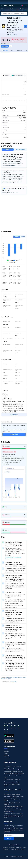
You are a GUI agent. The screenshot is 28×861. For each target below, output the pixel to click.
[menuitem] (3, 101)
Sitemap (23, 849)
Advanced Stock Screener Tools (12, 766)
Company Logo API (7, 678)
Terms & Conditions (14, 845)
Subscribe (9, 838)
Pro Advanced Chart (18, 75)
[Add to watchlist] (25, 26)
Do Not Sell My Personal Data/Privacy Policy (14, 847)
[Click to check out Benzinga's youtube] (18, 727)
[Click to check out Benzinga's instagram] (8, 727)
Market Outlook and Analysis (11, 782)
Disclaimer (6, 849)
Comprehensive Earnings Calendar (13, 771)
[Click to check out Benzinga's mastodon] (8, 731)
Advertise (6, 755)
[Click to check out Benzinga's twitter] (15, 727)
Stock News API (16, 677)
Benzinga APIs (9, 677)
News (12, 50)
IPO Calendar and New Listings (12, 779)
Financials (19, 50)
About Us (6, 751)
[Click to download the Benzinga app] (9, 736)
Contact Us (7, 758)
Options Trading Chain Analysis (12, 769)
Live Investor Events (9, 811)
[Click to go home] (9, 5)
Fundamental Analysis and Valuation (13, 806)
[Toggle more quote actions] (10, 46)
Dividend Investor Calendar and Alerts (14, 773)
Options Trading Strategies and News (14, 796)
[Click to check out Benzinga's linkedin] (11, 727)
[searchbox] (15, 13)
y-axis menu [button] (25, 81)
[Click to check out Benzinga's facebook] (4, 727)
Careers (6, 753)
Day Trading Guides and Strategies (13, 809)
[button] (22, 5)
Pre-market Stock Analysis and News (13, 813)
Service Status (15, 849)
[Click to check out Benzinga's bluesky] (4, 731)
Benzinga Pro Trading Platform (12, 794)
